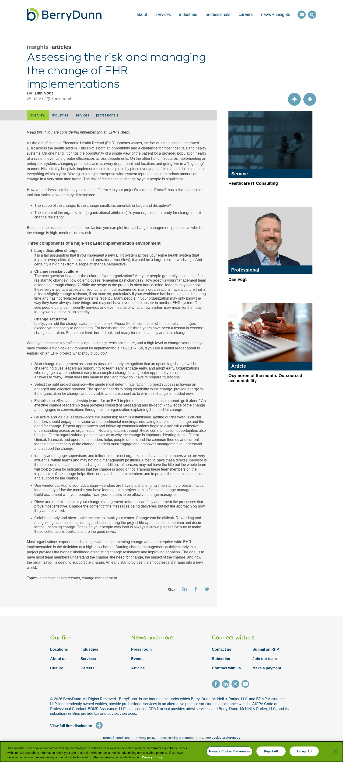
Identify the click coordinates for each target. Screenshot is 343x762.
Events (137, 659)
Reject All (271, 751)
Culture (56, 668)
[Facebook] (217, 684)
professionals (218, 14)
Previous (294, 99)
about (141, 14)
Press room (141, 649)
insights (38, 47)
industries (188, 14)
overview (37, 115)
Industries (89, 649)
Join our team (264, 659)
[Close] (335, 751)
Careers (87, 668)
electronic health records (59, 578)
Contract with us (226, 668)
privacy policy (145, 738)
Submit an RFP (265, 649)
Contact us (221, 649)
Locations (59, 649)
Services (88, 659)
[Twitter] (236, 684)
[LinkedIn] (226, 684)
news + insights (275, 14)
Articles (138, 668)
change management (99, 578)
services (163, 14)
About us (58, 659)
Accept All (304, 751)
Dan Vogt (44, 93)
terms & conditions (116, 738)
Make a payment (266, 668)
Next (309, 99)
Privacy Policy (152, 757)
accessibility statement (177, 738)
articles (61, 47)
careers (246, 14)
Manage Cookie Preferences (219, 737)
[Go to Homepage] (64, 14)
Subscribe (221, 659)
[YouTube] (246, 684)
